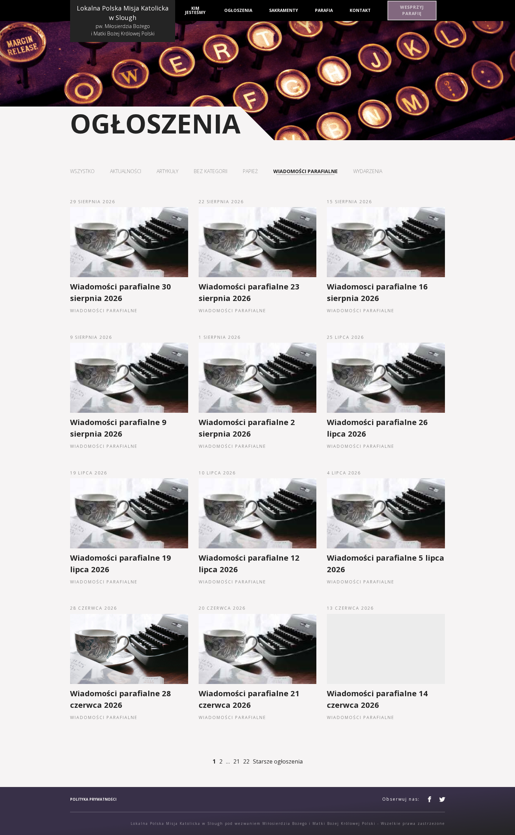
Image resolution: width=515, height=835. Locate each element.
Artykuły (167, 171)
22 (246, 761)
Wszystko (82, 171)
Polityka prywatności (93, 799)
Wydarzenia (367, 171)
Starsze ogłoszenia (278, 761)
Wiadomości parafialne (305, 171)
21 (236, 761)
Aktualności (125, 171)
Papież (250, 171)
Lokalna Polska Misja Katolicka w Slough (123, 20)
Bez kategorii (210, 171)
